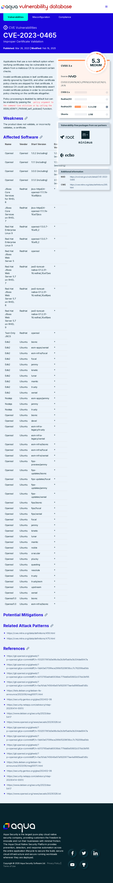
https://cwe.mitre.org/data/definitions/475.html (31, 638)
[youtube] (73, 865)
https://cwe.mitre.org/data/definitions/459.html (31, 633)
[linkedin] (96, 854)
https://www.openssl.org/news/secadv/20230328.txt (34, 722)
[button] (106, 6)
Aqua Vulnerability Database (36, 7)
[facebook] (73, 854)
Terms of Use (9, 866)
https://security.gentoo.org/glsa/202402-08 (29, 699)
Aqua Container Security (19, 828)
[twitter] (84, 854)
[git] (84, 865)
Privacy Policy (53, 863)
